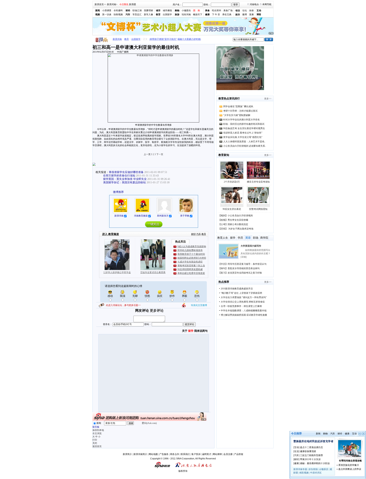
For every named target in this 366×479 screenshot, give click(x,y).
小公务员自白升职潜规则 (240, 215)
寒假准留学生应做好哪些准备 (126, 172)
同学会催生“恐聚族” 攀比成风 (238, 106)
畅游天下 (197, 14)
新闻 (98, 423)
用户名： (177, 4)
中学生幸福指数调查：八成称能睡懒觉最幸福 (243, 310)
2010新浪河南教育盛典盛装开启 (237, 288)
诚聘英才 (206, 454)
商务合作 (174, 454)
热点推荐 (223, 281)
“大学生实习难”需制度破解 (236, 115)
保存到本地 (98, 430)
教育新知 (223, 155)
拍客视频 (118, 14)
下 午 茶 (216, 14)
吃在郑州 (216, 10)
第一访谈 (106, 14)
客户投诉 (196, 454)
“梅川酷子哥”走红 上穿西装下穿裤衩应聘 (241, 293)
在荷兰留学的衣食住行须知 (119, 175)
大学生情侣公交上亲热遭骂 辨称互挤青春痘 (243, 301)
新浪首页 (99, 4)
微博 (244, 14)
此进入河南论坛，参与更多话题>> (123, 305)
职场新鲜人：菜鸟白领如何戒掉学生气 (247, 272)
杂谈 (251, 10)
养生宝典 (226, 14)
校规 (223, 220)
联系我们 (185, 454)
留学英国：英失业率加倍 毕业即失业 (125, 179)
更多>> (267, 98)
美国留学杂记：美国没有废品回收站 (124, 182)
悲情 (223, 228)
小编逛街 (186, 10)
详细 (255, 257)
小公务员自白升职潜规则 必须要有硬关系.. (244, 146)
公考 (223, 224)
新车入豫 (148, 14)
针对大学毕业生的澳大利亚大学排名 (241, 119)
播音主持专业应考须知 (258, 181)
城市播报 (167, 10)
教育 (126, 39)
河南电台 (254, 4)
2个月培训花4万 (232, 181)
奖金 (223, 264)
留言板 (95, 427)
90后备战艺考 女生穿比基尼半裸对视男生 (244, 128)
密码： (206, 4)
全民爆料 (118, 10)
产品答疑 (238, 454)
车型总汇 (137, 14)
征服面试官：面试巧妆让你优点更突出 (247, 268)
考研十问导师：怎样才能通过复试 (240, 110)
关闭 (94, 443)
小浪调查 (106, 10)
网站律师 (217, 454)
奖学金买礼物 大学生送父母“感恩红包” (242, 137)
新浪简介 (127, 454)
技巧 (223, 272)
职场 (255, 237)
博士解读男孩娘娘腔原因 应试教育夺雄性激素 (244, 315)
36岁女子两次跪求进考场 (240, 228)
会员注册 (228, 454)
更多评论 (157, 310)
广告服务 (164, 454)
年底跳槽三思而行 (250, 246)
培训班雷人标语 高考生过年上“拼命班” (242, 132)
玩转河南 (186, 14)
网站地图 (153, 454)
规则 (223, 215)
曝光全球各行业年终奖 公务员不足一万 (247, 264)
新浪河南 (111, 4)
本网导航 (266, 4)
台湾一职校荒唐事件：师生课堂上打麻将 (241, 306)
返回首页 (97, 446)
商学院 (264, 237)
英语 (248, 237)
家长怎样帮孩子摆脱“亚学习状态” (155, 39)
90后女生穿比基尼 (232, 209)
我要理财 (148, 10)
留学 (232, 237)
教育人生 (222, 237)
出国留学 (167, 14)
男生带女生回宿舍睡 (238, 220)
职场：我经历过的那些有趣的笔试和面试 (243, 124)
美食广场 (228, 10)
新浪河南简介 (140, 454)
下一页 (159, 154)
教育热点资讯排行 (229, 98)
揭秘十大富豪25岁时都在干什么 (189, 39)
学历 (240, 237)
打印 (94, 440)
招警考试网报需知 (258, 209)
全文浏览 (97, 433)
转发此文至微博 (199, 305)
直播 (251, 14)
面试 (223, 268)
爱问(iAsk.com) (149, 423)
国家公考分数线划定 (238, 224)
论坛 (244, 10)
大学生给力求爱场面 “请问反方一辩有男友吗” (244, 297)
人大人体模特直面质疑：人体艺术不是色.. (244, 141)
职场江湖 (137, 10)
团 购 (196, 10)
